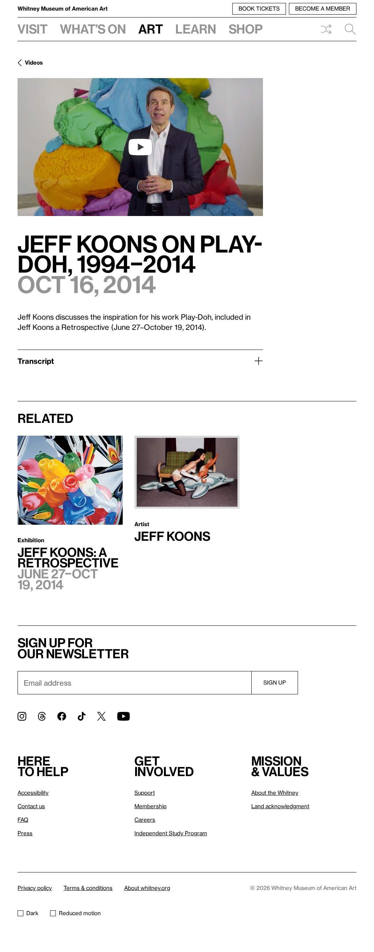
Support (144, 792)
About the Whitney (274, 792)
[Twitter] (101, 716)
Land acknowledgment (280, 806)
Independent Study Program (170, 833)
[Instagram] (22, 716)
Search (347, 29)
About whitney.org (147, 887)
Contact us (31, 806)
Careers (144, 819)
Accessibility (33, 792)
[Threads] (41, 716)
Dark (32, 913)
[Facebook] (61, 716)
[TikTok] (81, 716)
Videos (34, 62)
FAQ (23, 819)
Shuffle (326, 29)
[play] (140, 147)
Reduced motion (80, 913)
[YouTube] (123, 716)
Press (25, 833)
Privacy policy (35, 887)
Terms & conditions (88, 887)
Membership (150, 806)
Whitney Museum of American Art (63, 8)
